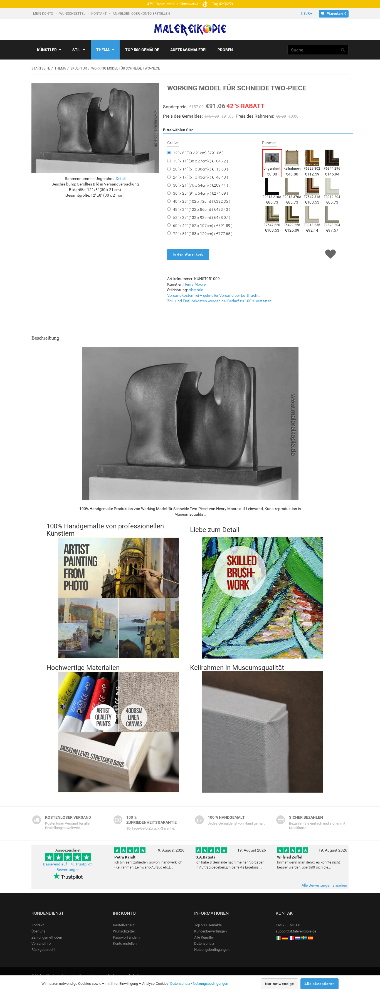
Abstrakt (196, 290)
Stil (76, 50)
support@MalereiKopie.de (296, 931)
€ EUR (305, 14)
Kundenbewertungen (210, 931)
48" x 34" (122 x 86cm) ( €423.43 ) (201, 209)
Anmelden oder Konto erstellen (142, 14)
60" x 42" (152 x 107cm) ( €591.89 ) (203, 225)
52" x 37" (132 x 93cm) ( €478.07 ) (201, 217)
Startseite (40, 68)
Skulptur (78, 68)
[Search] (343, 50)
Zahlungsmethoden (46, 937)
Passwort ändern (126, 937)
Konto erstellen (125, 943)
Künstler (47, 50)
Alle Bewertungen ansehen (324, 885)
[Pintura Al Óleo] (310, 937)
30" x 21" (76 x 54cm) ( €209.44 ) (200, 185)
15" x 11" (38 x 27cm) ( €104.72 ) (200, 161)
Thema (103, 50)
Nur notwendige (279, 984)
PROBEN (225, 50)
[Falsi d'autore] (278, 937)
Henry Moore (194, 284)
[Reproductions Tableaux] (291, 937)
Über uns (38, 931)
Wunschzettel (72, 14)
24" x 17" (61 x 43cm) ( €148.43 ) (200, 177)
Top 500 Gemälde (208, 925)
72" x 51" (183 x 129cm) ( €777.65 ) (203, 233)
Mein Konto (43, 14)
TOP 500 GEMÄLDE (142, 50)
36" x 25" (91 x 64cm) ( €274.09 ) (200, 193)
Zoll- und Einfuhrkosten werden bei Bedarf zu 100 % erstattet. (219, 301)
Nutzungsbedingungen (212, 950)
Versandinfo (41, 943)
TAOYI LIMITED (288, 925)
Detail (120, 178)
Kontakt (99, 14)
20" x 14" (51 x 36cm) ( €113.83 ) (200, 169)
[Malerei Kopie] (285, 937)
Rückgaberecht (43, 950)
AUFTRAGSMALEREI (188, 50)
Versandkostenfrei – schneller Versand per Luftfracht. (213, 295)
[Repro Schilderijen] (297, 937)
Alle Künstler (204, 937)
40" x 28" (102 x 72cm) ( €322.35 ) (201, 201)
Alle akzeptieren (319, 984)
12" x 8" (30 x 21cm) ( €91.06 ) (198, 153)
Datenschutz (204, 943)
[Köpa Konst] (304, 937)
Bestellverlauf (124, 925)
